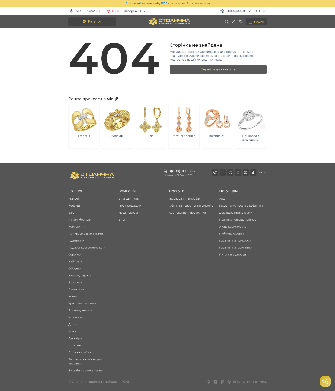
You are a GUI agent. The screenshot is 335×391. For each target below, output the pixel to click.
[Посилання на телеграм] (215, 172)
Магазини (94, 11)
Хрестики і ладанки (82, 303)
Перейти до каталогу (218, 69)
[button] (233, 21)
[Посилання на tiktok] (253, 172)
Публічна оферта (231, 233)
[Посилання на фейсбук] (238, 172)
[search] (226, 21)
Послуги (176, 191)
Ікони (72, 331)
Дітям (72, 324)
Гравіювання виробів (184, 198)
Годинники (76, 240)
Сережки (74, 254)
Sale (71, 212)
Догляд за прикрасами (235, 212)
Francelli (74, 198)
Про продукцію (130, 205)
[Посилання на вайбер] (230, 172)
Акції (115, 11)
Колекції (74, 205)
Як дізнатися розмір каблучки (241, 205)
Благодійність (129, 198)
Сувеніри (75, 338)
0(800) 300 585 (235, 11)
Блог (122, 219)
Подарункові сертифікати (87, 247)
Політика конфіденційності (238, 219)
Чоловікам (76, 317)
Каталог (94, 21)
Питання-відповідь (233, 254)
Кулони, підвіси (79, 275)
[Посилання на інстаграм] (222, 172)
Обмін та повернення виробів (191, 205)
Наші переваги (129, 212)
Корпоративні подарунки (187, 212)
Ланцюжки (76, 289)
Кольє (72, 296)
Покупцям (228, 191)
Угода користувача (232, 226)
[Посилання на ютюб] (246, 172)
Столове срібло (79, 352)
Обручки (74, 268)
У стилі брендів (79, 219)
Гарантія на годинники (235, 247)
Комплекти (76, 226)
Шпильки (75, 345)
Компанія (127, 191)
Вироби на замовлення (85, 370)
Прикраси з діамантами (85, 233)
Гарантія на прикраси (235, 240)
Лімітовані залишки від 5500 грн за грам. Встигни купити (167, 3)
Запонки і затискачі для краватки (85, 361)
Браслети (75, 282)
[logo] (170, 21)
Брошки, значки (80, 310)
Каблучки (75, 261)
